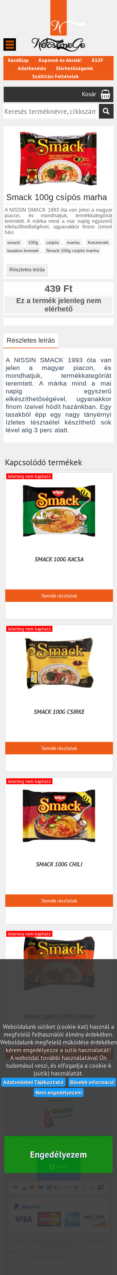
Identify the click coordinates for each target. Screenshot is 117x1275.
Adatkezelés (32, 68)
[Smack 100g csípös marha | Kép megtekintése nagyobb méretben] (58, 187)
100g (33, 242)
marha (73, 242)
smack (13, 242)
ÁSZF (97, 60)
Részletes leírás (27, 269)
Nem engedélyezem (59, 1092)
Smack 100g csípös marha (72, 250)
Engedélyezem (58, 1154)
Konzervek (98, 242)
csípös (52, 242)
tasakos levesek (23, 250)
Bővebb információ (92, 1082)
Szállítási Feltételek (55, 76)
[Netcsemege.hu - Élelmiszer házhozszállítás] (58, 53)
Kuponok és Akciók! (60, 60)
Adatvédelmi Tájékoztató (33, 1082)
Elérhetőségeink (74, 68)
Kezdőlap (18, 60)
